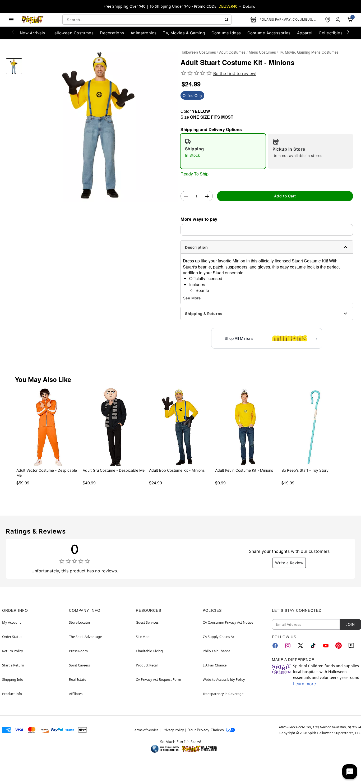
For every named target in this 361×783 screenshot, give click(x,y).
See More (192, 298)
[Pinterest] (338, 645)
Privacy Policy (173, 730)
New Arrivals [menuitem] (32, 32)
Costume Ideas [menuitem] (226, 32)
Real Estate (77, 679)
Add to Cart (285, 196)
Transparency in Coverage (223, 693)
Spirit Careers (79, 665)
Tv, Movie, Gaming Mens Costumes (309, 52)
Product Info (12, 693)
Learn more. (305, 683)
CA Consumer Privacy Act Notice (228, 622)
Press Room (78, 650)
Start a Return (13, 665)
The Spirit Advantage (85, 636)
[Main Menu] (11, 19)
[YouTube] (326, 645)
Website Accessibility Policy (224, 679)
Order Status (12, 636)
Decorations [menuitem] (112, 32)
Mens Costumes (262, 52)
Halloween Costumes (198, 52)
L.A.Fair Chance (214, 665)
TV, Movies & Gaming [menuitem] (184, 32)
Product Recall (147, 665)
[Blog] (351, 645)
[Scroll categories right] (348, 32)
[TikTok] (313, 645)
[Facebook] (275, 645)
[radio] (223, 151)
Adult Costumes (232, 52)
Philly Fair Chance (216, 650)
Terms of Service (145, 730)
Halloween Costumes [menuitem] (73, 32)
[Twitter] (300, 645)
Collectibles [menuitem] (331, 32)
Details (249, 6)
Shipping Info (12, 679)
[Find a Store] (327, 19)
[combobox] (147, 19)
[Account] (338, 19)
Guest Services (147, 622)
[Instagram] (288, 645)
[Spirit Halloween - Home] (32, 19)
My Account (11, 622)
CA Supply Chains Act (219, 636)
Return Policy (12, 650)
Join (350, 624)
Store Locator (79, 622)
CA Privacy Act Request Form (158, 679)
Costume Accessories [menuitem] (269, 32)
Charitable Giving (149, 650)
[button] (101, 125)
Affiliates (75, 693)
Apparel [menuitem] (304, 32)
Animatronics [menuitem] (144, 32)
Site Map (143, 636)
